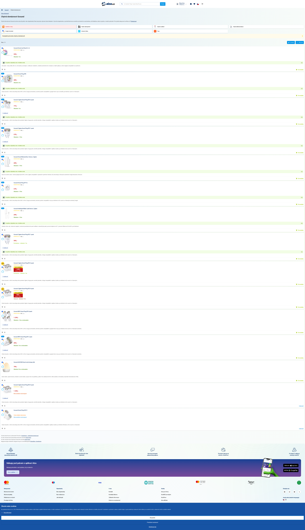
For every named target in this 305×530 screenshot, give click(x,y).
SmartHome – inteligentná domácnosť (30, 435)
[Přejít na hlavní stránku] (108, 4)
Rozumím (152, 518)
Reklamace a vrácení (9, 497)
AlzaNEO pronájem (166, 494)
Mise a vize (112, 503)
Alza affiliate (164, 500)
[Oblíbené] (194, 4)
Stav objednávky (60, 491)
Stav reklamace (60, 494)
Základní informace (114, 497)
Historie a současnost (114, 500)
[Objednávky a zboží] (191, 4)
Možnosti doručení (9, 491)
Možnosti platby (8, 494)
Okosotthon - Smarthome (35, 441)
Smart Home (28, 437)
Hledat (162, 4)
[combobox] (140, 4)
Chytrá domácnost (15, 10)
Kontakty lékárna (113, 494)
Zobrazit (301, 406)
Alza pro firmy (164, 491)
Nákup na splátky (8, 503)
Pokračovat (133, 21)
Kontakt (111, 491)
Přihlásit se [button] (181, 4)
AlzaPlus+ (163, 497)
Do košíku (300, 69)
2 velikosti (5, 113)
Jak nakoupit (59, 497)
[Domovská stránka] (2, 10)
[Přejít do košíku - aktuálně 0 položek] (202, 4)
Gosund (6, 10)
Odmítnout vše (152, 527)
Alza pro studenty (165, 503)
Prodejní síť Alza (8, 500)
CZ (286, 499)
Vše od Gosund (5, 13)
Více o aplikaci (11, 472)
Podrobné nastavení (152, 522)
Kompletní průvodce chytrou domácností (13, 36)
